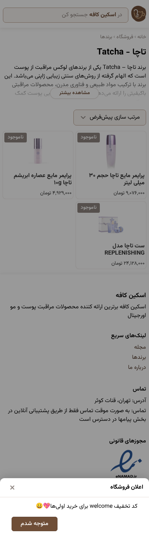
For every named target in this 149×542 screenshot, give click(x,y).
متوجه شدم (34, 523)
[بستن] (12, 487)
